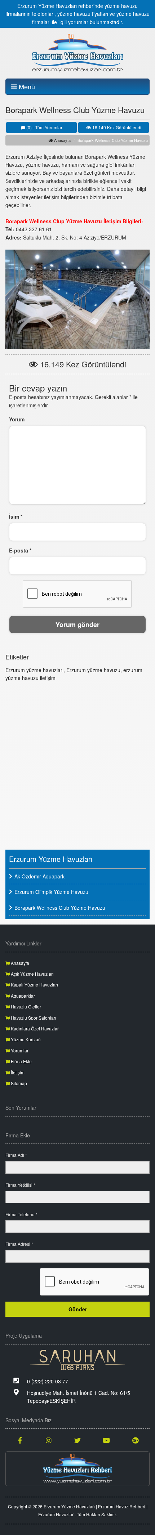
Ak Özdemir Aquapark (39, 876)
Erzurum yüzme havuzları (34, 669)
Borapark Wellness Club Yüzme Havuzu (59, 907)
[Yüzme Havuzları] (77, 1469)
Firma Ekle (21, 1061)
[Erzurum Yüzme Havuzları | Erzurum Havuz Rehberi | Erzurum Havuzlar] (77, 53)
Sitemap (18, 1083)
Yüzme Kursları (25, 1039)
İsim (15, 516)
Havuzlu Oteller (25, 1006)
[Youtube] (106, 1440)
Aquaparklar (22, 996)
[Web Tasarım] (77, 1360)
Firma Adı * (16, 1155)
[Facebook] (19, 1440)
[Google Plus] (135, 1440)
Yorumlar (19, 1050)
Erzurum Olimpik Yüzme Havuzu (51, 891)
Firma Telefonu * (21, 1214)
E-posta (20, 550)
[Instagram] (48, 1440)
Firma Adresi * (19, 1244)
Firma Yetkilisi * (20, 1185)
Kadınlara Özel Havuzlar (34, 1028)
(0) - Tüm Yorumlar (43, 127)
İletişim (17, 1072)
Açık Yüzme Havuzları (32, 974)
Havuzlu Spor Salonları (33, 1018)
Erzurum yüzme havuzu (93, 669)
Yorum (17, 419)
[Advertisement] (77, 764)
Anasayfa (62, 140)
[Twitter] (77, 1440)
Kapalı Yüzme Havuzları (34, 984)
